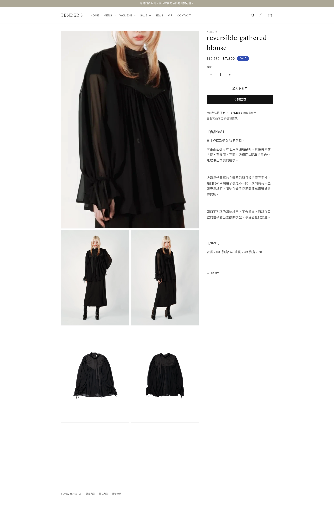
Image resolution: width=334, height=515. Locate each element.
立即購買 (240, 99)
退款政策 (90, 493)
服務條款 (116, 493)
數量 (209, 67)
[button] (109, 15)
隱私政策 (103, 493)
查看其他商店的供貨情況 (222, 118)
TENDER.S (76, 494)
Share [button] (215, 272)
